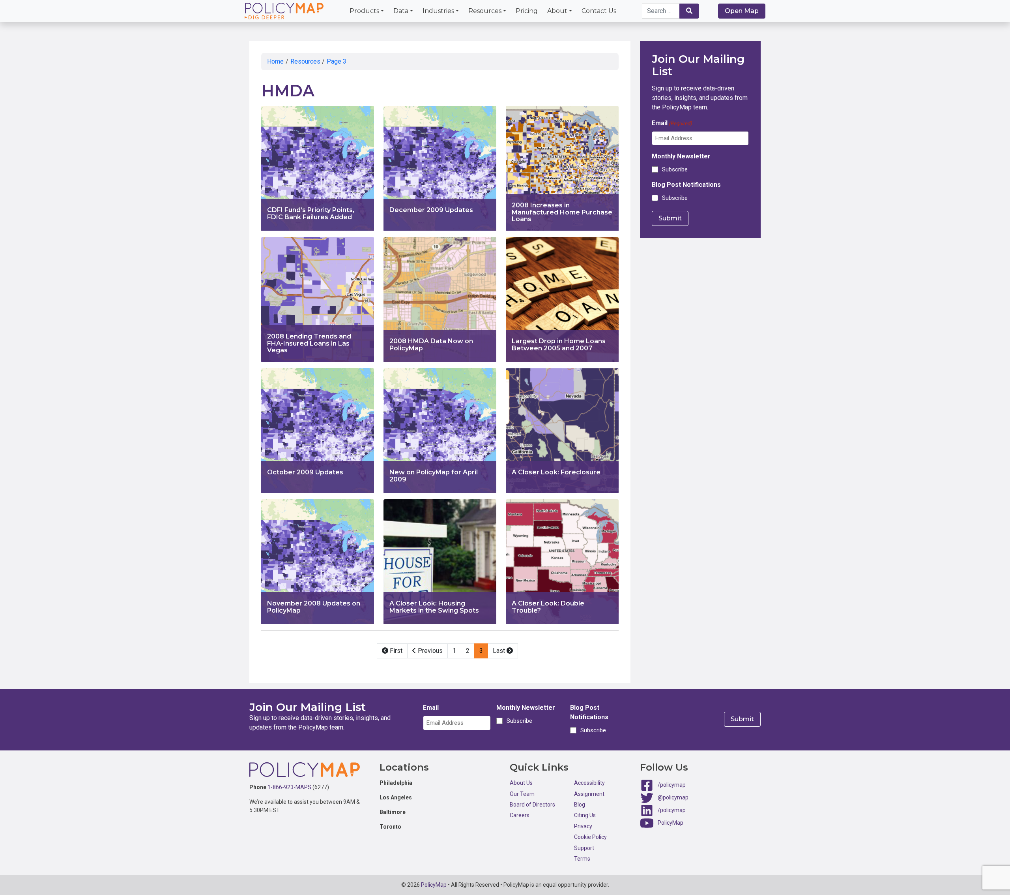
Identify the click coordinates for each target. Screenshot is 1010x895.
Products (364, 11)
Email (672, 123)
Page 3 (336, 61)
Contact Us (599, 11)
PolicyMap (670, 823)
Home (275, 61)
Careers (519, 815)
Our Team (522, 794)
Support (584, 848)
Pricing (527, 11)
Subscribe (675, 169)
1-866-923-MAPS (289, 787)
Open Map (742, 11)
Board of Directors (532, 804)
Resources (484, 11)
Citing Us (585, 815)
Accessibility (589, 783)
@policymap (673, 797)
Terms (582, 859)
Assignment (589, 794)
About (557, 11)
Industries (438, 11)
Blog (579, 804)
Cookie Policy (590, 837)
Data (400, 11)
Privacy (583, 826)
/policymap (672, 785)
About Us (521, 783)
